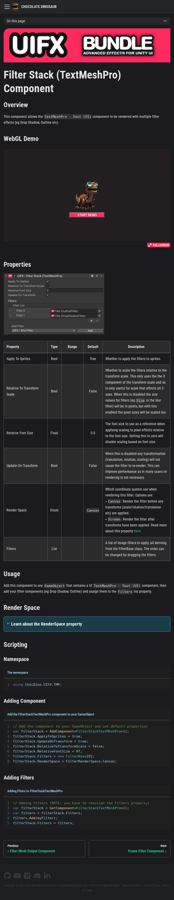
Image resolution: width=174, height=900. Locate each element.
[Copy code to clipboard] (165, 684)
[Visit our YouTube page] (17, 875)
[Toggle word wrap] (156, 684)
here (137, 531)
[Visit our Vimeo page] (27, 875)
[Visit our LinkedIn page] (47, 875)
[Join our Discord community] (37, 875)
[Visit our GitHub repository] (7, 875)
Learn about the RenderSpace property (46, 624)
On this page (16, 21)
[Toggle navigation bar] (7, 6)
